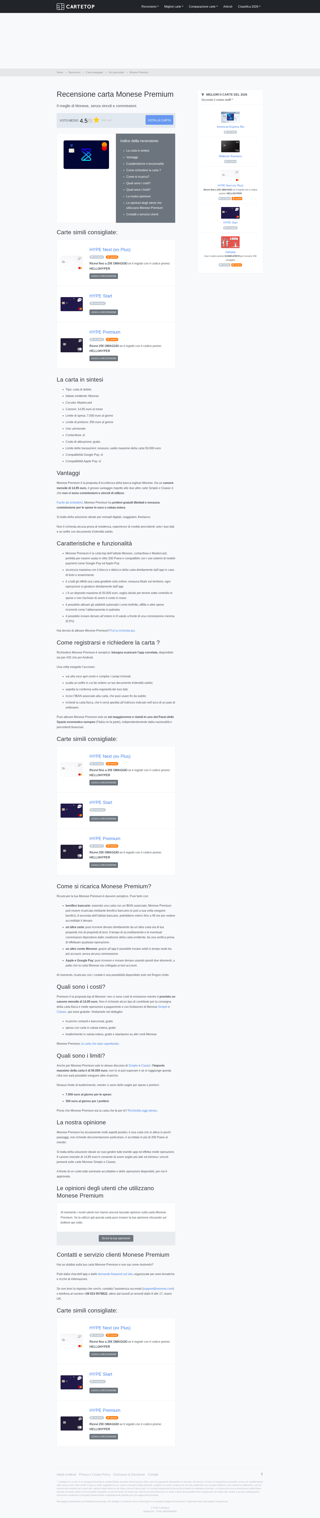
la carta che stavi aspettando (100, 1043)
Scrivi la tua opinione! (116, 1238)
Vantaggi (132, 157)
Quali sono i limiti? (138, 189)
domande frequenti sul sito (115, 1274)
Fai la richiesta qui (123, 630)
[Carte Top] (76, 6)
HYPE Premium (104, 332)
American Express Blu (230, 129)
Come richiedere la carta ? (143, 170)
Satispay (230, 258)
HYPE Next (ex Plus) (110, 249)
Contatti (153, 1474)
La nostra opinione (138, 196)
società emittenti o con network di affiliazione (231, 1485)
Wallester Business (230, 159)
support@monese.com (158, 1288)
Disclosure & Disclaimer (129, 1474)
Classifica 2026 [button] (248, 6)
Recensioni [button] (148, 6)
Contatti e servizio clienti (142, 214)
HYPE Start (100, 295)
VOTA (159, 120)
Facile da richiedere (70, 502)
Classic (61, 1011)
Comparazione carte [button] (202, 6)
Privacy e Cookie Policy (94, 1474)
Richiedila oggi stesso (142, 1110)
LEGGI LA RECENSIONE (103, 276)
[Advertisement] (160, 41)
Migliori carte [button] (172, 6)
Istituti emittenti (66, 1474)
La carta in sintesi (137, 150)
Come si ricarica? (137, 176)
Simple (162, 1006)
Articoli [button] (227, 6)
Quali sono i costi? (138, 183)
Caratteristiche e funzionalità (145, 163)
